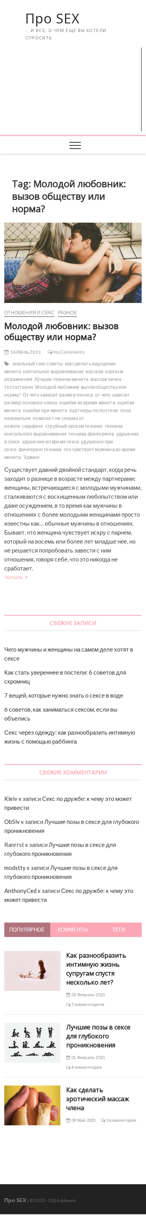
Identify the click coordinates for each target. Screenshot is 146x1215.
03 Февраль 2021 (87, 994)
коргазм (94, 371)
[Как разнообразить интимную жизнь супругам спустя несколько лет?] (32, 955)
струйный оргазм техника (74, 426)
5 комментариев (87, 1004)
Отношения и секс (29, 312)
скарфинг (32, 426)
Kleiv (11, 798)
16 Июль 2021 (25, 352)
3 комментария (121, 1120)
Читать (15, 578)
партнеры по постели (93, 410)
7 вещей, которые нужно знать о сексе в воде (63, 695)
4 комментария (86, 1067)
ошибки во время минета (87, 403)
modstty (15, 867)
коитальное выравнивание (53, 371)
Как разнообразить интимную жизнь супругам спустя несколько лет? (96, 969)
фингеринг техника (40, 449)
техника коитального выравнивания (63, 430)
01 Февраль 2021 (87, 1057)
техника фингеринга (91, 434)
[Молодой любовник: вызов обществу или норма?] (73, 263)
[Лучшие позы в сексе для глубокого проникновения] (32, 1027)
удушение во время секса (50, 442)
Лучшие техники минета (61, 379)
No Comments (68, 352)
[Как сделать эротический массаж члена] (32, 1089)
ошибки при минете (45, 410)
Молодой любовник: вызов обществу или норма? (61, 331)
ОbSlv (12, 821)
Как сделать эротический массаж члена (97, 1099)
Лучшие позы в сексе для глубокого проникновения (98, 1036)
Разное (67, 312)
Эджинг (31, 457)
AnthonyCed (20, 890)
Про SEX (52, 18)
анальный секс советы (37, 364)
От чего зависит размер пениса (58, 395)
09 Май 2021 (83, 1120)
